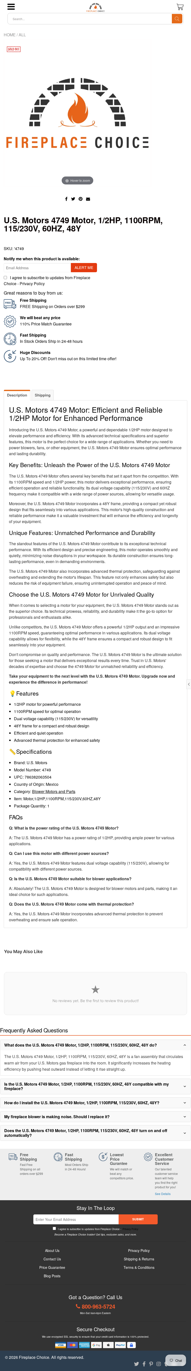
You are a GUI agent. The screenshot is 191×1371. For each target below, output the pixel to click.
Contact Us (52, 1258)
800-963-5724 (98, 1306)
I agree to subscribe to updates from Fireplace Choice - (97, 1229)
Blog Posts (52, 1275)
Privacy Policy (32, 283)
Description (17, 395)
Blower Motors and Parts (53, 791)
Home (10, 35)
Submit (138, 1219)
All (22, 35)
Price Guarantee (52, 1267)
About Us (52, 1250)
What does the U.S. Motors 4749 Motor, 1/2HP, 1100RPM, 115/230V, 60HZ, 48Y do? (80, 1045)
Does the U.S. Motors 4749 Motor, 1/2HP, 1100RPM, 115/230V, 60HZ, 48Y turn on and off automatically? (85, 1133)
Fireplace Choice (34, 1357)
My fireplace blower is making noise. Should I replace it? (57, 1116)
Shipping (42, 395)
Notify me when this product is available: (42, 259)
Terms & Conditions (139, 1267)
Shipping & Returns (139, 1258)
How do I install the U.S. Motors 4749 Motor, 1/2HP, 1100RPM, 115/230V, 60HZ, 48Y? (81, 1103)
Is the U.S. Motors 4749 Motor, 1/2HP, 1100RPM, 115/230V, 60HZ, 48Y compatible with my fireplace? (86, 1086)
